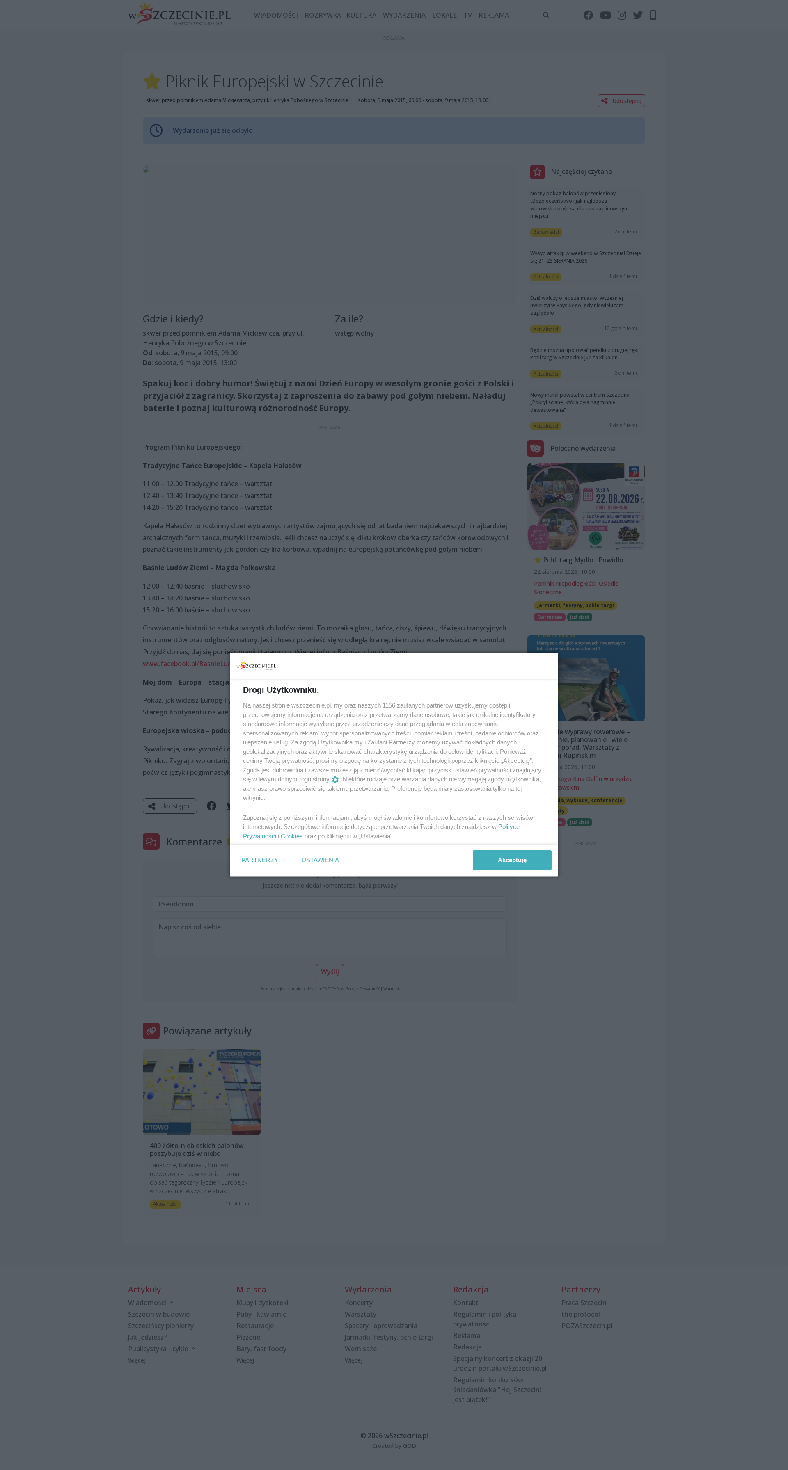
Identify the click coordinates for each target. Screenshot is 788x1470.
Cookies (292, 835)
